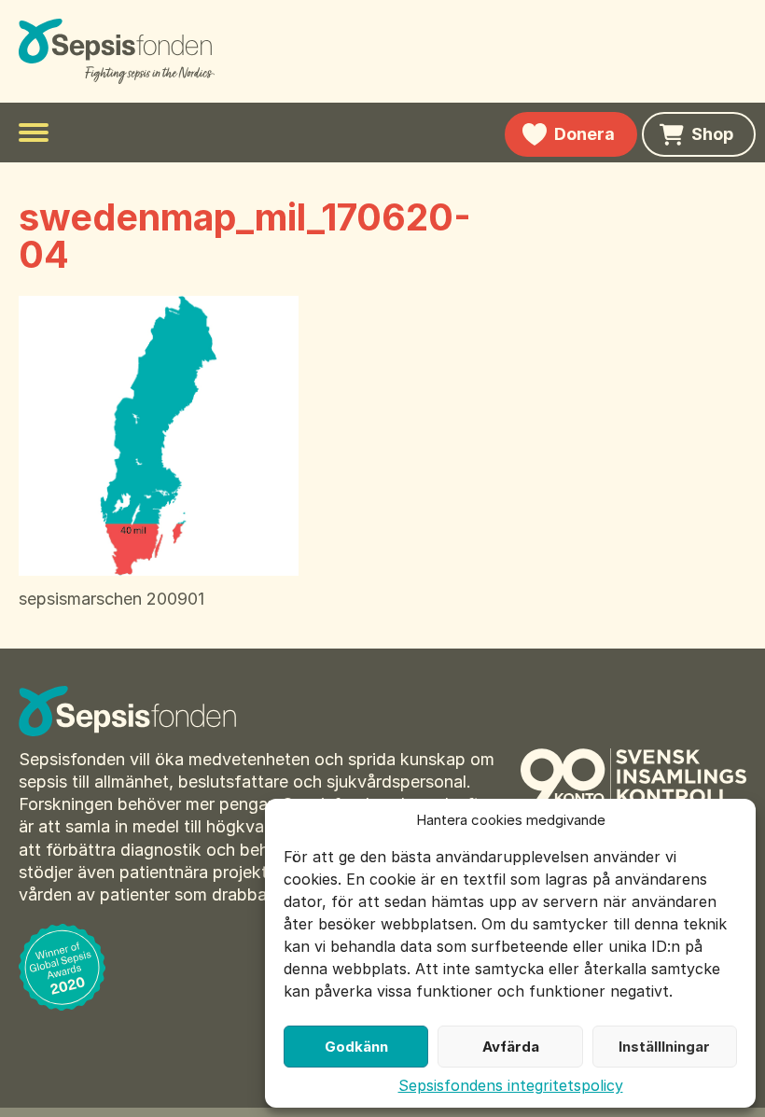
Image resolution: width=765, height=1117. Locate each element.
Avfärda (510, 1046)
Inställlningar (664, 1046)
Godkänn (356, 1046)
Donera (584, 134)
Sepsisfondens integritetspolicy (510, 1085)
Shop (712, 134)
